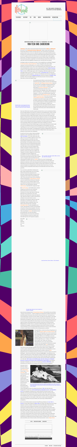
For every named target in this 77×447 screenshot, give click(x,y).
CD (31, 17)
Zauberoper (44, 421)
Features (18, 17)
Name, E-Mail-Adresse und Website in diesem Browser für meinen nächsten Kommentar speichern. (38, 437)
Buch (39, 17)
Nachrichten (46, 17)
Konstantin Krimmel (37, 421)
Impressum (50, 445)
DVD (35, 17)
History (25, 17)
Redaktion (55, 17)
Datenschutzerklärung (57, 445)
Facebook (46, 445)
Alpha (31, 421)
